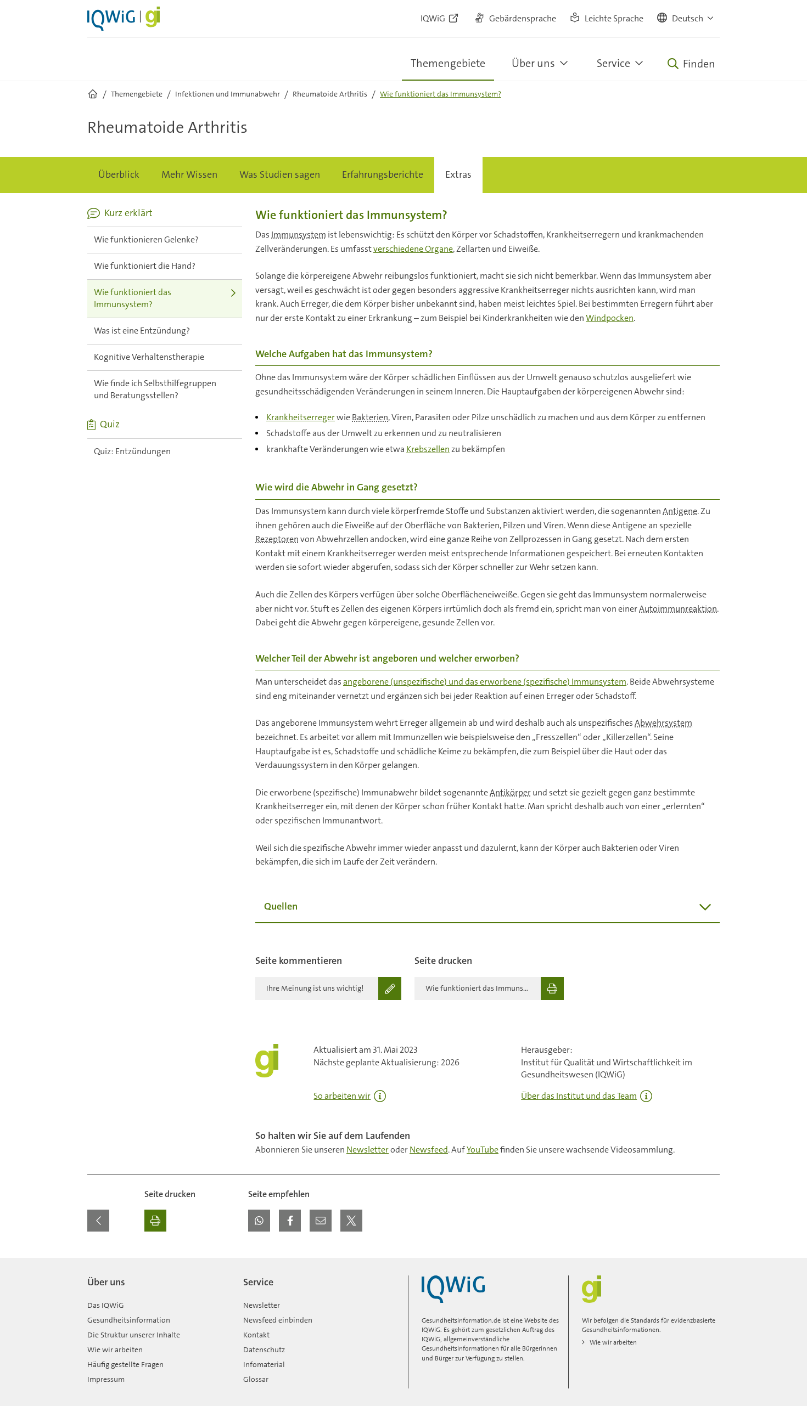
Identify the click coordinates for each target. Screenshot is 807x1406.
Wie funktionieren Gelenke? (146, 239)
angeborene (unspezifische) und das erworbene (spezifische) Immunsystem (484, 681)
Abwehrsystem (663, 723)
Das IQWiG (105, 1305)
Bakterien (370, 417)
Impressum (106, 1379)
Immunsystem (298, 234)
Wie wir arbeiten (115, 1349)
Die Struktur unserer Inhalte (133, 1335)
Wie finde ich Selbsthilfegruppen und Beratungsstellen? (155, 389)
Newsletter (367, 1149)
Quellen (281, 906)
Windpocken (610, 318)
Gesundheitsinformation (128, 1320)
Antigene (680, 511)
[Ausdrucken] (155, 1221)
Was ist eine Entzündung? (142, 330)
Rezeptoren (277, 539)
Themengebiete (448, 63)
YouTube (482, 1149)
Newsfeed (429, 1149)
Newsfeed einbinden (277, 1320)
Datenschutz (264, 1349)
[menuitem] (118, 175)
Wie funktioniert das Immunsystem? (132, 298)
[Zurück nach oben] (709, 1264)
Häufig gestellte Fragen (125, 1364)
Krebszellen (428, 449)
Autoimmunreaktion (678, 608)
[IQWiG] (453, 1289)
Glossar (255, 1379)
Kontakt (256, 1335)
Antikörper (510, 792)
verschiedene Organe (413, 249)
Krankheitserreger (300, 417)
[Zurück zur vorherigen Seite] (98, 1221)
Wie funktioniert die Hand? (144, 266)
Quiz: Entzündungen (132, 451)
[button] (686, 19)
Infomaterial (264, 1364)
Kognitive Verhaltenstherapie (149, 357)
